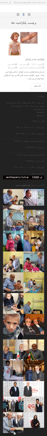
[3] (34, 404)
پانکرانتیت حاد (38, 68)
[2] (34, 420)
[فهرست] (29, 14)
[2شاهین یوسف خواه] (13, 370)
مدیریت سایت (23, 65)
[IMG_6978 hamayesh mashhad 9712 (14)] (34, 324)
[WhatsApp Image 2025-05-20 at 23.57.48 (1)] (34, 241)
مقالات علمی (11, 65)
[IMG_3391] (13, 220)
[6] (13, 404)
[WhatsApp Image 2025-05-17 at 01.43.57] (13, 261)
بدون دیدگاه (11, 68)
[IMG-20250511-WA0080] (13, 281)
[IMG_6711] (13, 303)
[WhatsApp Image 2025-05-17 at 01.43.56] (13, 199)
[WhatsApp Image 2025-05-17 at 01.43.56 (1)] (34, 303)
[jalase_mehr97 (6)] (13, 349)
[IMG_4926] (34, 349)
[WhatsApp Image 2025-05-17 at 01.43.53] (34, 282)
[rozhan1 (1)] (13, 241)
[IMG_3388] (34, 261)
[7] (34, 389)
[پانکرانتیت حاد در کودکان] (23, 43)
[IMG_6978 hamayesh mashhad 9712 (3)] (34, 370)
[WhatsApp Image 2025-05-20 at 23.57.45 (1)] (34, 220)
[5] (13, 389)
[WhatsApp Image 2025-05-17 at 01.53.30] (13, 422)
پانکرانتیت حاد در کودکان (34, 59)
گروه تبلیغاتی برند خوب (23, 185)
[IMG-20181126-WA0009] (13, 326)
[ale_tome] (34, 197)
